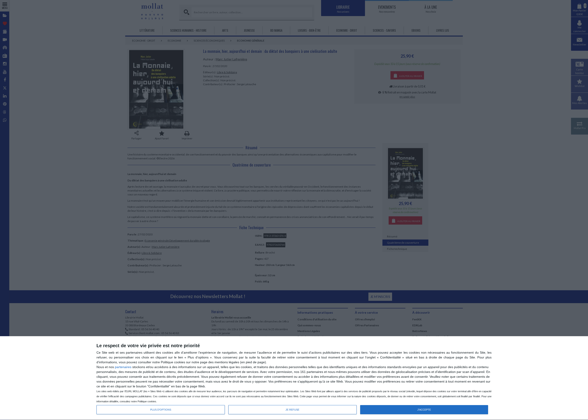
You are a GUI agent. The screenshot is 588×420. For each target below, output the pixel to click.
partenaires (123, 367)
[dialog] (294, 378)
